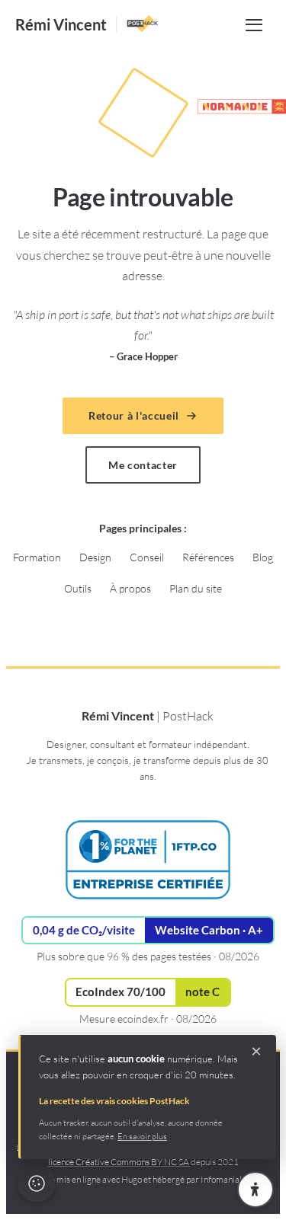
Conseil (147, 557)
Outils (78, 588)
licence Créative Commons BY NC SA (119, 1161)
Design (95, 557)
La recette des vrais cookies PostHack (114, 1101)
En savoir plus (142, 1136)
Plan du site (195, 588)
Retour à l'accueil (133, 416)
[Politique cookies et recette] (36, 1183)
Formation (37, 557)
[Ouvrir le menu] (254, 24)
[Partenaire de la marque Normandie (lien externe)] (235, 106)
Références (208, 557)
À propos (130, 588)
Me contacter (143, 465)
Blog (262, 557)
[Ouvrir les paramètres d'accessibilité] (255, 1189)
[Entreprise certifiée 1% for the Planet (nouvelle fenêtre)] (148, 859)
